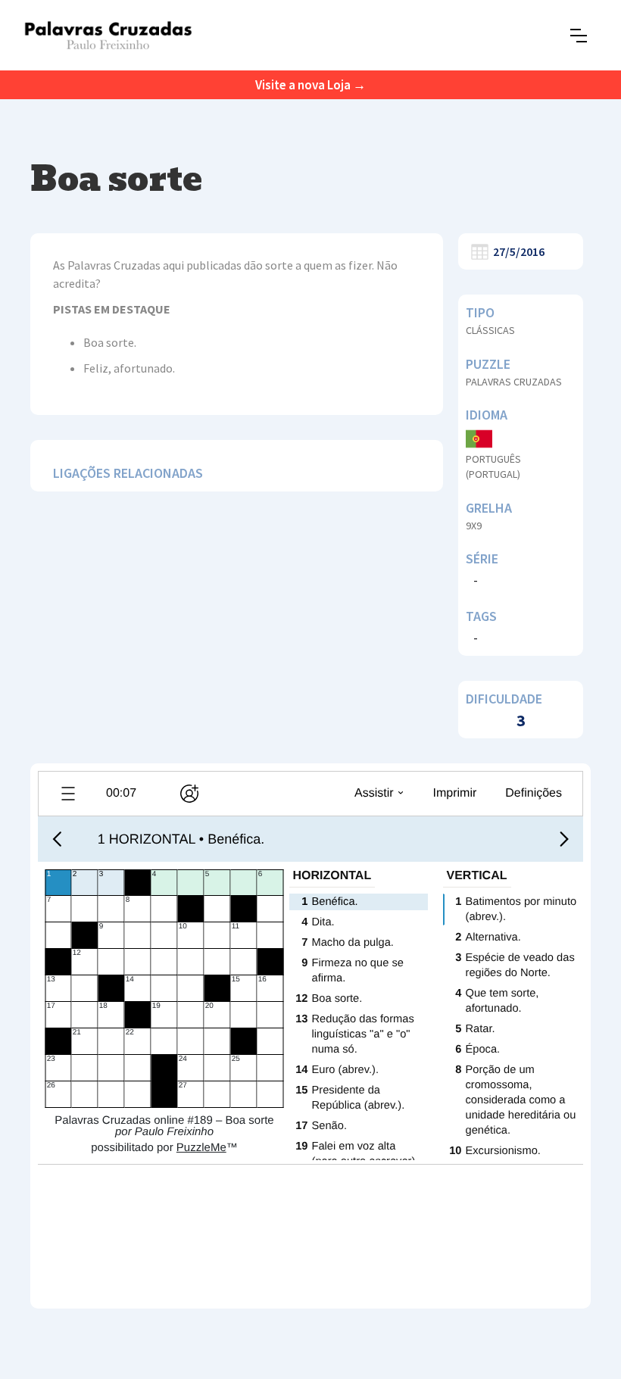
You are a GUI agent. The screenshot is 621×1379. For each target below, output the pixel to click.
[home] (108, 35)
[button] (578, 35)
